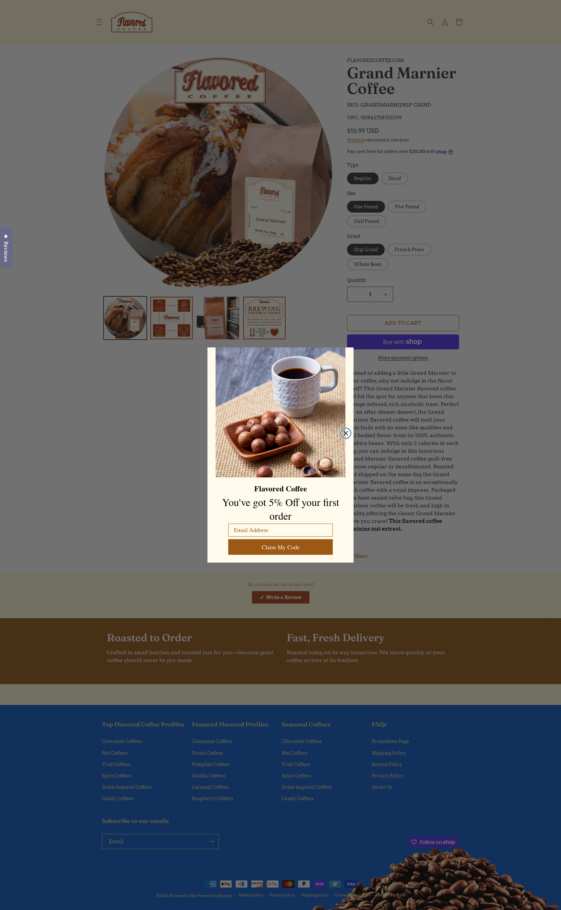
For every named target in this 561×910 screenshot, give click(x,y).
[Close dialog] (346, 433)
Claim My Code (281, 547)
